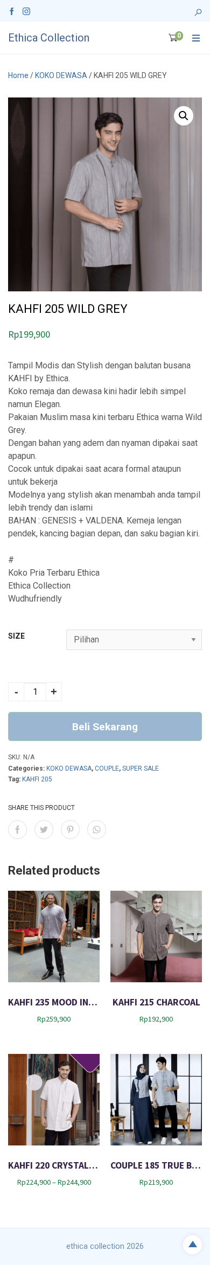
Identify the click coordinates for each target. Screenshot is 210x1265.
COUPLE (107, 768)
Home (18, 75)
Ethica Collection (48, 37)
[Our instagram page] (26, 10)
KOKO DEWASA (61, 75)
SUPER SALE (140, 768)
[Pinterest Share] (70, 829)
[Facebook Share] (17, 829)
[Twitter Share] (43, 829)
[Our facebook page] (12, 10)
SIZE (16, 636)
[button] (183, 115)
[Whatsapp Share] (96, 829)
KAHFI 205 (37, 779)
